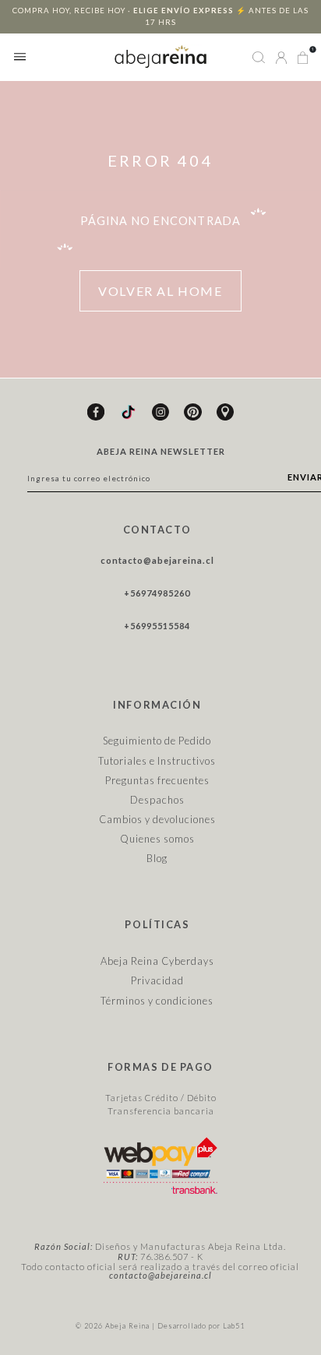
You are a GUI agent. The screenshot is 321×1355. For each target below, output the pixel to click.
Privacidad (157, 980)
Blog (157, 858)
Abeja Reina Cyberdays (157, 961)
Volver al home (160, 290)
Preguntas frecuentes (157, 780)
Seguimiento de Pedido (157, 740)
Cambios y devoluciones (157, 819)
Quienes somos (157, 838)
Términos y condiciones (157, 1000)
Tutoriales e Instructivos (157, 761)
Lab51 (234, 1326)
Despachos (157, 800)
